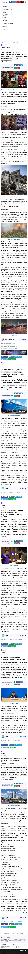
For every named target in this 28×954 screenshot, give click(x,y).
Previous (2, 933)
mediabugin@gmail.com (7, 67)
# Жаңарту (4, 493)
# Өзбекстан (4, 639)
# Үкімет (17, 740)
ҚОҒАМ (5, 26)
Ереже (25, 944)
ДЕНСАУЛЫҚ (7, 9)
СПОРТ (5, 29)
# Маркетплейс (5, 640)
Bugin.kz (3, 364)
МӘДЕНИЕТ (7, 6)
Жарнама (13, 944)
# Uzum (10, 639)
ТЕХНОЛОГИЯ (8, 23)
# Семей (9, 348)
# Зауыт (18, 492)
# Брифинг (4, 742)
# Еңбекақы (4, 740)
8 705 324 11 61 (22, 951)
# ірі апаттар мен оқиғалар (8, 346)
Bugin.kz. (8, 389)
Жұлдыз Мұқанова (6, 47)
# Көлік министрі (18, 921)
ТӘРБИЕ (6, 18)
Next (25, 933)
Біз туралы (3, 944)
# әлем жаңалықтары (6, 345)
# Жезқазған (11, 492)
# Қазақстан (11, 740)
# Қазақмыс (4, 492)
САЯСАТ (6, 21)
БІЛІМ (5, 12)
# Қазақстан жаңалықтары (8, 343)
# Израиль (3, 348)
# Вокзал (3, 921)
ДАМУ (5, 15)
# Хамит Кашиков (17, 639)
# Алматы (14, 348)
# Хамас (18, 346)
